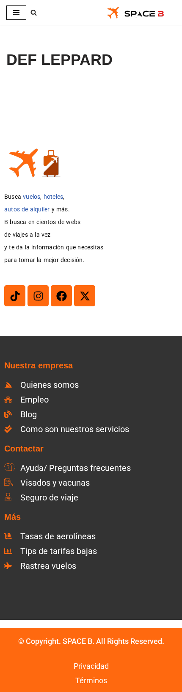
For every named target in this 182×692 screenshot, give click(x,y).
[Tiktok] (14, 295)
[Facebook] (61, 295)
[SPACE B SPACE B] (141, 12)
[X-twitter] (84, 295)
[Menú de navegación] (16, 12)
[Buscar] (33, 12)
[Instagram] (38, 295)
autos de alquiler (27, 209)
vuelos (31, 196)
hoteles (53, 196)
